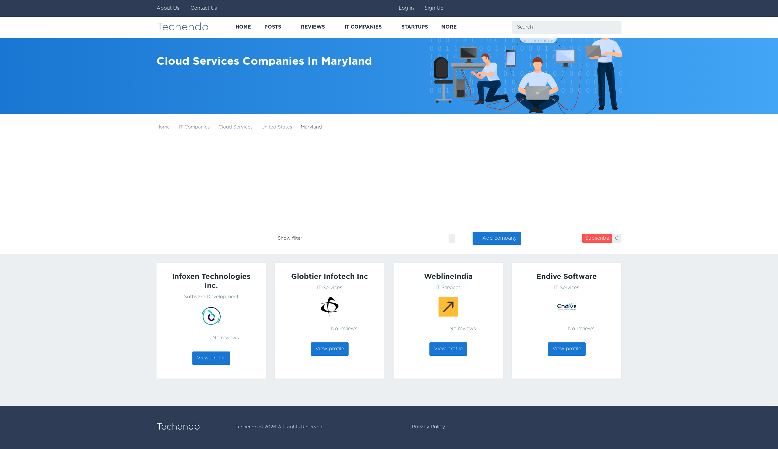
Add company (499, 238)
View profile (211, 358)
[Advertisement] (389, 186)
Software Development (211, 297)
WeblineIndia (448, 276)
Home (163, 127)
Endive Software (566, 276)
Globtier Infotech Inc (329, 276)
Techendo (183, 27)
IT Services (329, 288)
